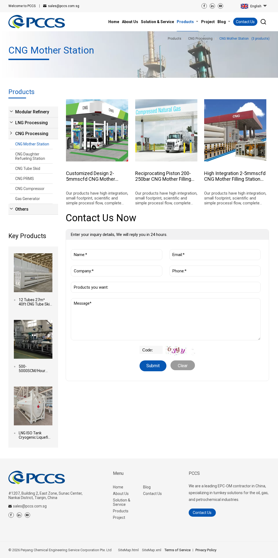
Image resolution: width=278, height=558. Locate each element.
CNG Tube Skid (27, 168)
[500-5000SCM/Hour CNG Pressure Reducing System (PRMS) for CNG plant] (33, 339)
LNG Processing (31, 122)
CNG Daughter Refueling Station (30, 156)
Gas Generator (27, 199)
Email (176, 246)
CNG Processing (31, 133)
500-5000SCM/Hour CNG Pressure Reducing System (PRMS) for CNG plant (34, 368)
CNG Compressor (30, 188)
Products (120, 511)
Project (119, 517)
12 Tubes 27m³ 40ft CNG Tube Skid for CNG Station (35, 302)
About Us (121, 493)
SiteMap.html (128, 550)
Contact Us (245, 22)
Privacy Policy (205, 550)
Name (78, 246)
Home (118, 487)
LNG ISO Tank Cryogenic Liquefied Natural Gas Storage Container (35, 435)
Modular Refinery (32, 111)
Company (81, 263)
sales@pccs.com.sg (63, 6)
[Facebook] (204, 6)
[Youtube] (220, 6)
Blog (147, 487)
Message (83, 301)
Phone (176, 263)
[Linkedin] (212, 6)
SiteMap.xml (151, 550)
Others (22, 209)
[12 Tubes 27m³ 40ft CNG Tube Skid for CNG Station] (33, 272)
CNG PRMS (24, 178)
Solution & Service (121, 502)
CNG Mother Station (32, 144)
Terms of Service (178, 550)
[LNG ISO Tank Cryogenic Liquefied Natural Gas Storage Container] (33, 405)
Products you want (91, 279)
